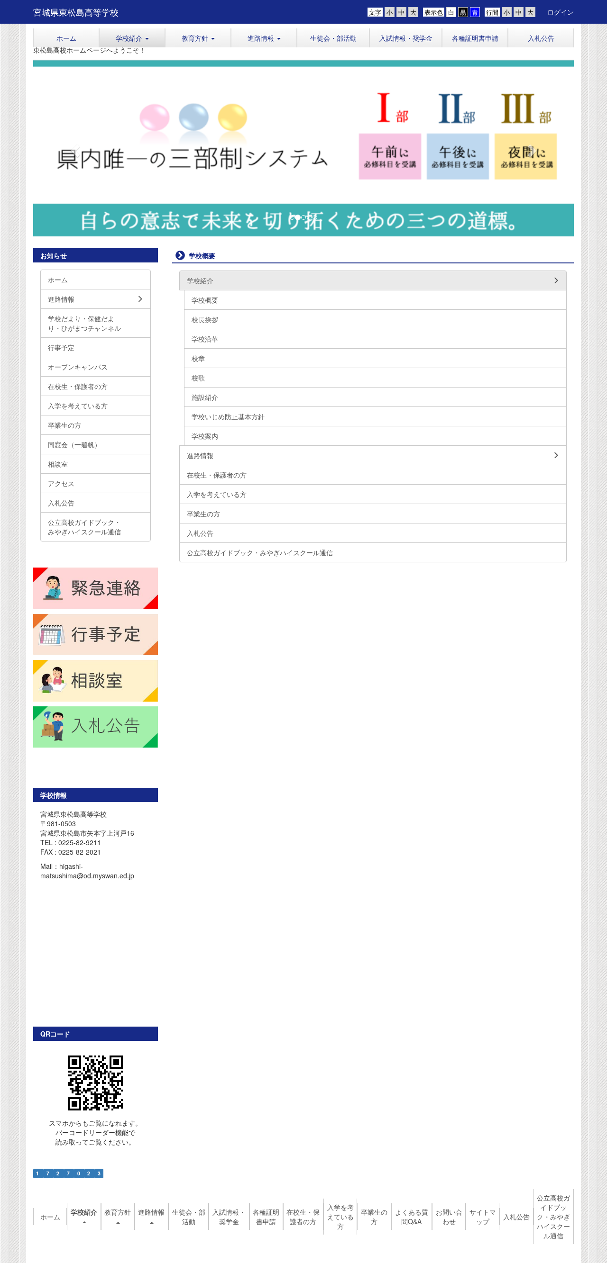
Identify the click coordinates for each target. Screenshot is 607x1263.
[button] (132, 37)
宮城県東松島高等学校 (76, 12)
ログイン (560, 12)
